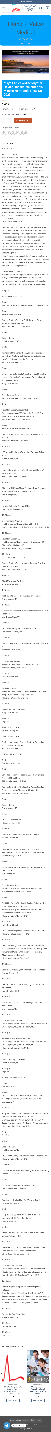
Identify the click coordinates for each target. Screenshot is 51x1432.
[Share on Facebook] (9, 133)
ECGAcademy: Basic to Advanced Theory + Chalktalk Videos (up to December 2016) (13, 1390)
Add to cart (23, 120)
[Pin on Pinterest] (22, 133)
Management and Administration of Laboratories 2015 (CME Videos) (38, 1390)
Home (15, 23)
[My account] (41, 8)
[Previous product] (29, 41)
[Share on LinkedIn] (26, 133)
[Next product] (22, 41)
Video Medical (14, 128)
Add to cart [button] (13, 1400)
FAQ (35, 1425)
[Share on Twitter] (13, 133)
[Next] (49, 1378)
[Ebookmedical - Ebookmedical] (16, 8)
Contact (28, 1425)
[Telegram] (7, 1425)
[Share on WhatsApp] (4, 133)
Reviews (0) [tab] (7, 148)
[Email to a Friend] (17, 133)
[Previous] (1, 1378)
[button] (3, 8)
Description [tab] (7, 143)
